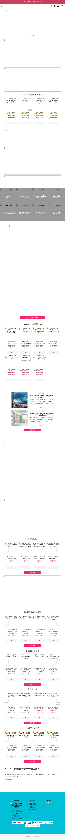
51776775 (18, 812)
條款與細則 (32, 808)
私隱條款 (32, 806)
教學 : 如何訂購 (32, 809)
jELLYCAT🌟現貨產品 (32, 318)
